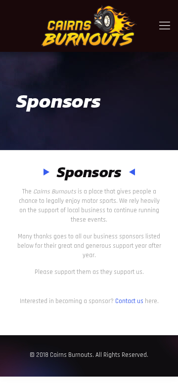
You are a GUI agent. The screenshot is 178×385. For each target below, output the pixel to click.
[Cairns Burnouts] (89, 26)
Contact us (129, 301)
